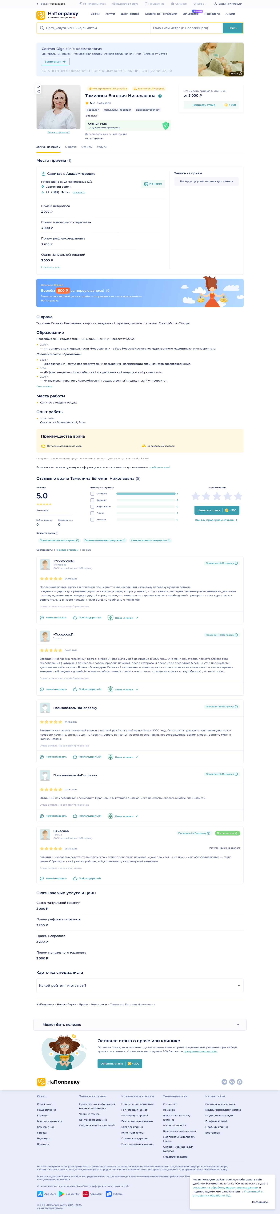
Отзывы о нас (45, 1126)
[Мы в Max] (240, 1082)
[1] (37, 504)
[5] (50, 504)
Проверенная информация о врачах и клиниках (97, 1106)
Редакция (43, 1138)
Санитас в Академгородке (71, 174)
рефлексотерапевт (147, 109)
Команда (169, 1109)
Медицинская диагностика (223, 1109)
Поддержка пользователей (97, 1125)
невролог (93, 109)
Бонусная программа (93, 1119)
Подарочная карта (175, 1156)
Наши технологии (174, 1125)
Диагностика (130, 13)
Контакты (43, 1144)
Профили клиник (216, 1126)
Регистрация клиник (134, 1109)
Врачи (95, 13)
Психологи (212, 13)
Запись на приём (48, 147)
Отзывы (86, 147)
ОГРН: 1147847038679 (50, 1208)
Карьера (42, 1115)
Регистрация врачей (134, 1115)
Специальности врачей (220, 1104)
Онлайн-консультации (161, 13)
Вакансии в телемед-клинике (177, 1117)
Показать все (50, 267)
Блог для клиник (132, 1126)
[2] (40, 504)
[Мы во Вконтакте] (232, 1082)
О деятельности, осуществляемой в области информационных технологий (83, 1186)
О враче (71, 147)
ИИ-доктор (191, 13)
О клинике (170, 1104)
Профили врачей (216, 1121)
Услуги (110, 13)
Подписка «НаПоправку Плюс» (179, 1138)
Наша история (46, 1109)
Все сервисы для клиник (137, 1121)
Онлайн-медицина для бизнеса (178, 1148)
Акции (230, 13)
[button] (93, 28)
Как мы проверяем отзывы (214, 520)
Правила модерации (135, 1138)
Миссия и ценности (49, 1121)
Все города (212, 1132)
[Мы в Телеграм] (225, 1082)
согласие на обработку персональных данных (226, 1187)
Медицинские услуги (219, 1115)
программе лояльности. (201, 1051)
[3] (44, 504)
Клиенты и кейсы (132, 1132)
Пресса (42, 1132)
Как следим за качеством (179, 1131)
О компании (45, 1104)
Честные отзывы (89, 1113)
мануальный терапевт (117, 109)
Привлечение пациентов (137, 1104)
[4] (47, 504)
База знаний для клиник (137, 1144)
